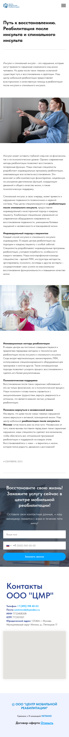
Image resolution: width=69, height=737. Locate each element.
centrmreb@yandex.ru (27, 605)
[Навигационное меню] (63, 5)
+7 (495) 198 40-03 (28, 602)
